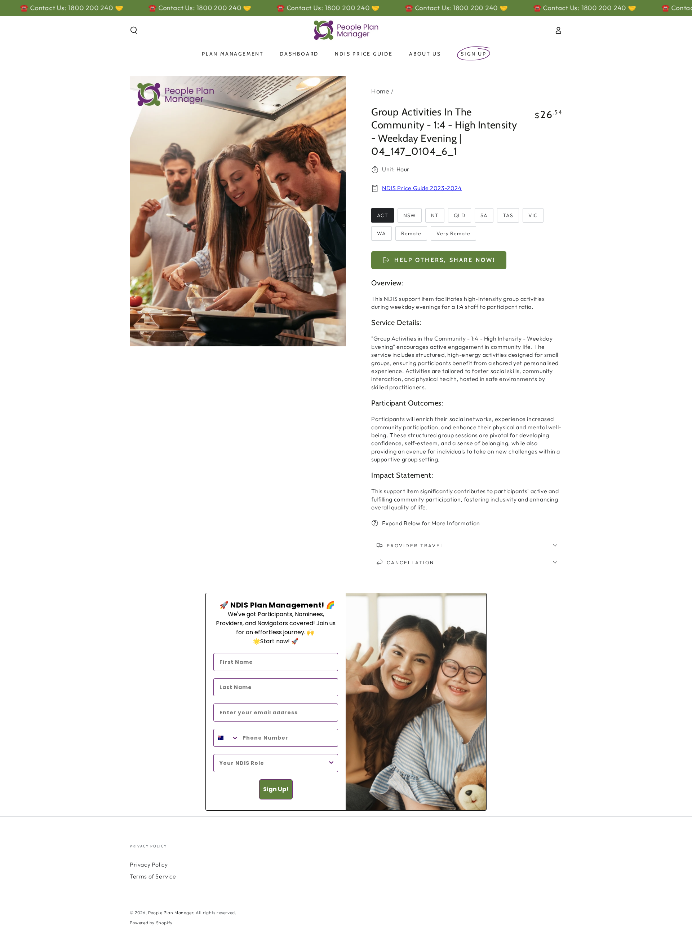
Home (380, 91)
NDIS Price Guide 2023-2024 (422, 188)
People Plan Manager (170, 912)
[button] (133, 30)
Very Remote (453, 233)
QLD (459, 215)
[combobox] (226, 737)
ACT (382, 215)
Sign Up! (276, 789)
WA (381, 233)
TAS (508, 215)
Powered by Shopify (151, 922)
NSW (409, 215)
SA (484, 215)
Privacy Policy (149, 864)
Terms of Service (153, 876)
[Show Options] (331, 763)
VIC (533, 215)
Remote (411, 233)
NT (435, 215)
